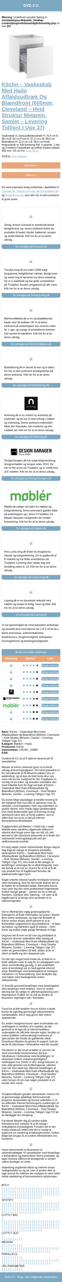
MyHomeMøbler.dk (47, 191)
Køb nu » (31, 175)
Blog (20, 1277)
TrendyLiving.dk (25, 191)
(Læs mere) (32, 150)
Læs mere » (31, 165)
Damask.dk (8, 191)
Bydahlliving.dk (14, 195)
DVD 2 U (31, 5)
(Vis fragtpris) (19, 156)
